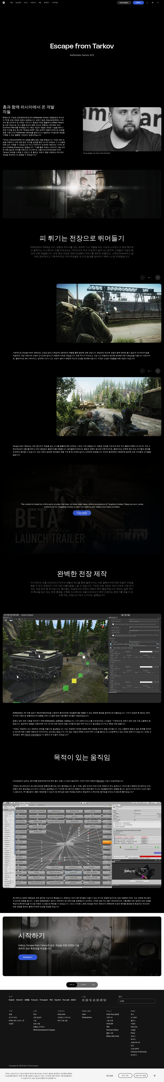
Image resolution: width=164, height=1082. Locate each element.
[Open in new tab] (23, 1020)
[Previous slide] (142, 277)
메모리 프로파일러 (32, 735)
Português (44, 1000)
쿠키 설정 (109, 1075)
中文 (51, 1000)
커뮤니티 (33, 2)
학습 (40, 2)
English (12, 1000)
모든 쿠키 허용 (141, 1075)
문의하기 (46, 2)
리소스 (26, 2)
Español (58, 1000)
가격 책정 (55, 2)
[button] (124, 2)
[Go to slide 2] (151, 277)
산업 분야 (18, 2)
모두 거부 (125, 1075)
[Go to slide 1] (149, 277)
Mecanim (100, 781)
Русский (66, 1000)
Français (34, 1000)
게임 (11, 2)
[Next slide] (157, 277)
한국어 (73, 1000)
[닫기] (154, 1075)
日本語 (27, 1000)
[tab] (71, 984)
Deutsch (19, 1000)
